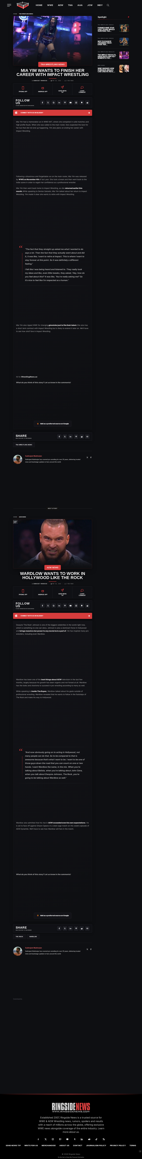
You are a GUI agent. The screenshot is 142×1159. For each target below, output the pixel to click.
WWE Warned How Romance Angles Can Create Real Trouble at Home (106, 70)
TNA (70, 5)
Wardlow (33, 936)
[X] (48, 102)
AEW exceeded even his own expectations (66, 823)
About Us (64, 1145)
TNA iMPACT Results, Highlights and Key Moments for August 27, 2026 (107, 56)
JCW (90, 5)
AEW (60, 5)
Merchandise (49, 1145)
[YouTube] (70, 102)
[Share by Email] (87, 436)
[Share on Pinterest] (76, 436)
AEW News (22, 517)
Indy (100, 5)
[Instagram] (76, 102)
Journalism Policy (96, 1145)
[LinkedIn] (59, 102)
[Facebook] (42, 102)
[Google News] (53, 102)
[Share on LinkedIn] (70, 436)
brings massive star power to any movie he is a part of (42, 631)
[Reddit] (87, 102)
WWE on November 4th (29, 179)
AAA (80, 5)
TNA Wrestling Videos (106, 24)
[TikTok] (96, 1139)
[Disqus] (52, 1034)
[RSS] (103, 1139)
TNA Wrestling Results (106, 51)
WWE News (101, 65)
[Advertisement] (31, 307)
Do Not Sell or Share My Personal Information (71, 1157)
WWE (50, 5)
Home (39, 5)
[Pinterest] (65, 102)
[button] (108, 5)
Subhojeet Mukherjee (40, 80)
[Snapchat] (82, 102)
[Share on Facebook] (59, 436)
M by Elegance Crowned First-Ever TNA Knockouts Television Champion (105, 43)
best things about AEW (51, 679)
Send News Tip (13, 1145)
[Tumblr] (74, 1139)
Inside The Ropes (38, 691)
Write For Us (31, 1145)
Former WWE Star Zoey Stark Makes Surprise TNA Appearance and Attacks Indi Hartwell (106, 29)
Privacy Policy (118, 1145)
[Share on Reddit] (82, 436)
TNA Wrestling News (26, 13)
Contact (77, 1145)
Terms (133, 1145)
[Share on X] (65, 436)
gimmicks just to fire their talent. (62, 325)
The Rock (19, 936)
